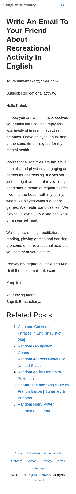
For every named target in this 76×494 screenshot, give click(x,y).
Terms (60, 461)
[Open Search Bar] (62, 5)
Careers (16, 461)
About (19, 453)
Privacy (47, 461)
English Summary (39, 475)
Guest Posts (52, 453)
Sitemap (38, 468)
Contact (32, 461)
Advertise (33, 453)
